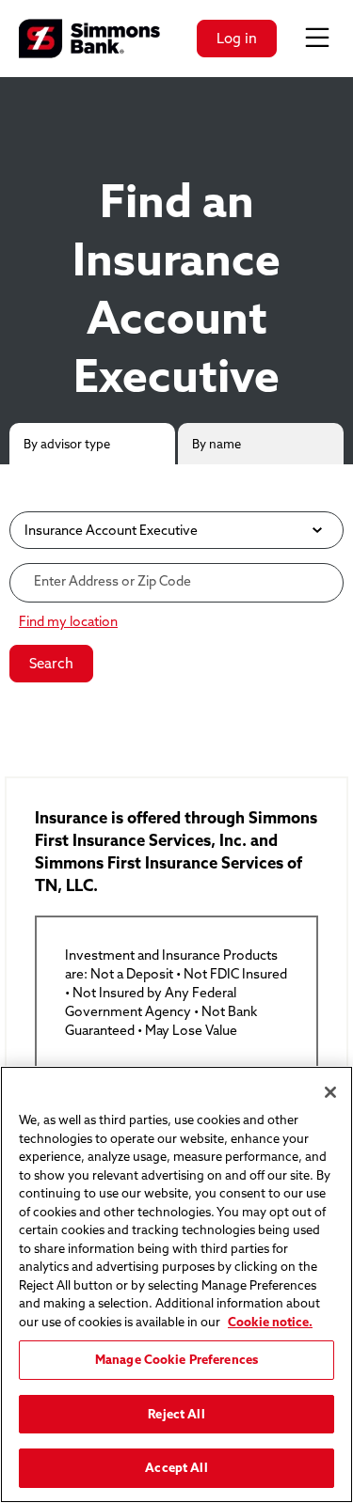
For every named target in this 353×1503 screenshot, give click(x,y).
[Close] (330, 1092)
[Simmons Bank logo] (89, 38)
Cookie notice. (270, 1321)
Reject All (176, 1413)
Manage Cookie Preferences (176, 1359)
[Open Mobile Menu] (317, 38)
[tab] (92, 444)
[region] (176, 1284)
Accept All (176, 1467)
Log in (237, 38)
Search (51, 663)
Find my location (68, 621)
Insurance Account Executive (111, 530)
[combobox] (176, 581)
